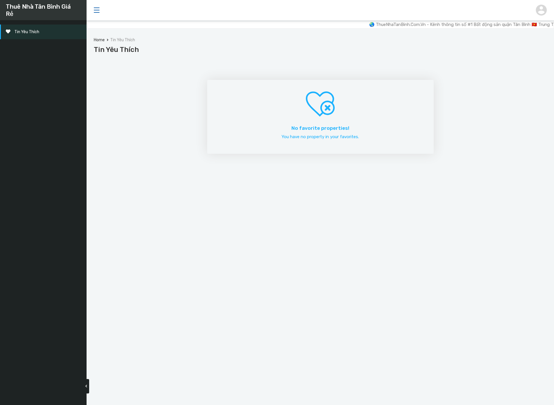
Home (99, 40)
